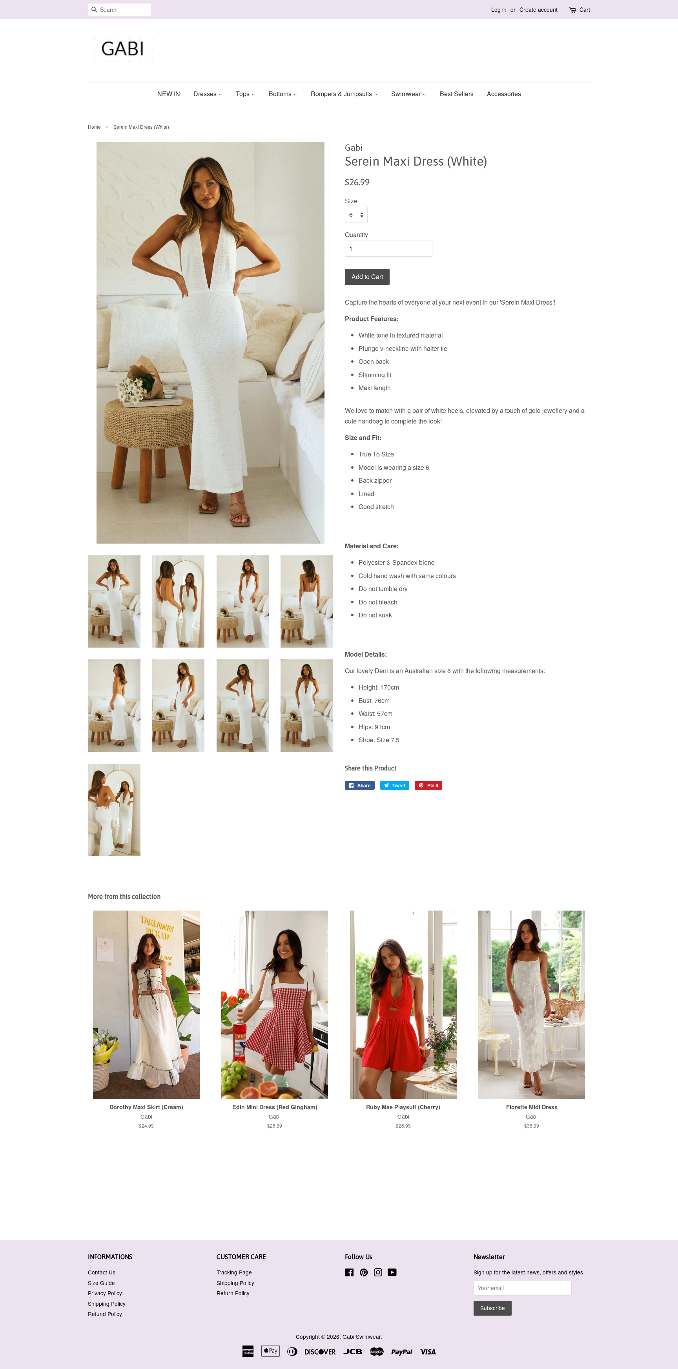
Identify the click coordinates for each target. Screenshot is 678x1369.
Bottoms (281, 93)
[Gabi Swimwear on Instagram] (378, 1274)
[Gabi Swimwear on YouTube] (392, 1274)
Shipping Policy (107, 1303)
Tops (243, 93)
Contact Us (101, 1272)
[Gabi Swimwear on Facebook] (349, 1274)
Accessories (504, 93)
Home (94, 126)
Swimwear (406, 93)
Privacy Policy (105, 1293)
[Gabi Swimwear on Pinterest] (363, 1274)
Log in (499, 9)
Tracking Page (234, 1272)
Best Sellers (457, 93)
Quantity (356, 234)
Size (351, 200)
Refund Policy (105, 1314)
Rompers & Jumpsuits (342, 93)
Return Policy (233, 1293)
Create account (538, 9)
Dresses (205, 93)
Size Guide (101, 1283)
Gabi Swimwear (362, 1336)
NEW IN (168, 93)
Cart (585, 9)
